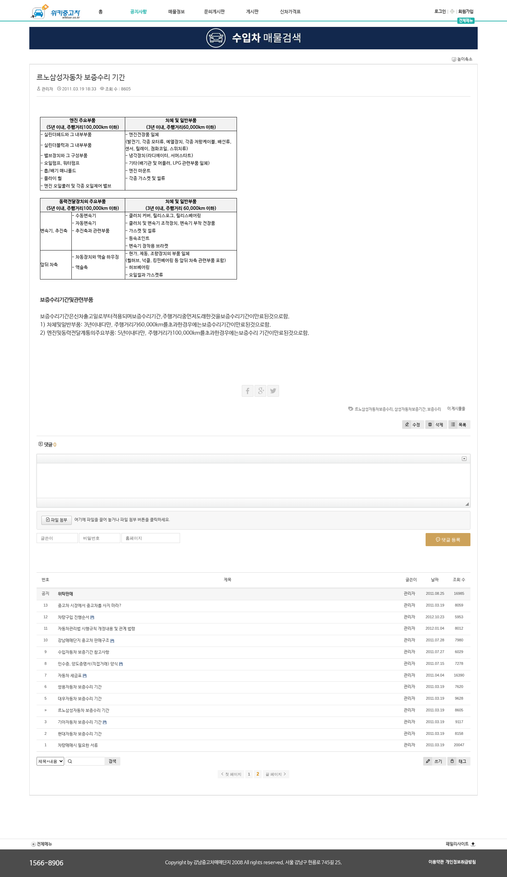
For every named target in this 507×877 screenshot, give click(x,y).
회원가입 (466, 11)
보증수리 (434, 409)
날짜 (435, 580)
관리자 (409, 593)
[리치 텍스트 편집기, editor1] (253, 480)
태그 (462, 761)
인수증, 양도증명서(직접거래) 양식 (88, 664)
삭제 (439, 425)
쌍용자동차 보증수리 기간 (80, 687)
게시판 (252, 11)
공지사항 (138, 11)
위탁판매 (65, 594)
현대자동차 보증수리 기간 (80, 734)
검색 (112, 761)
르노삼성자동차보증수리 (374, 409)
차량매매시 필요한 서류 (78, 745)
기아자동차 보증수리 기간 (80, 722)
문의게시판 (214, 11)
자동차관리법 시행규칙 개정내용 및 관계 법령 (96, 629)
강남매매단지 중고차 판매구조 (83, 640)
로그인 (440, 11)
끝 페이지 (274, 774)
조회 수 (459, 580)
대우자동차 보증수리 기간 (80, 699)
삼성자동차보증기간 (410, 409)
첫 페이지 (232, 774)
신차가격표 (290, 11)
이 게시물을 (456, 409)
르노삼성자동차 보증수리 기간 (81, 77)
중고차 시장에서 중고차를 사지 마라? (90, 605)
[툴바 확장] (464, 458)
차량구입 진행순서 (73, 617)
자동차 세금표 (70, 675)
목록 (462, 425)
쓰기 (438, 761)
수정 (416, 425)
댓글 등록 (450, 539)
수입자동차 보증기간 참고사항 (83, 652)
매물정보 (176, 11)
